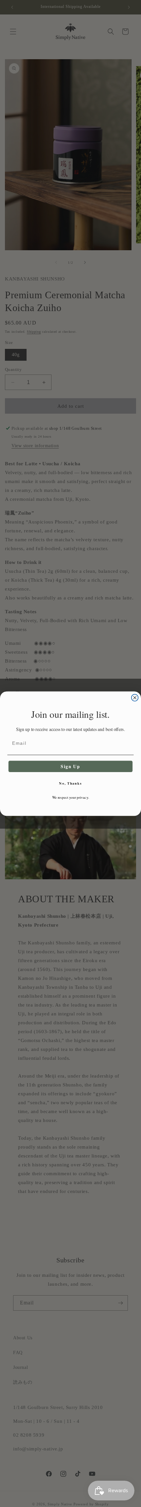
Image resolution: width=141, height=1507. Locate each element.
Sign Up (70, 766)
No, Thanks (70, 783)
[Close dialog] (134, 697)
